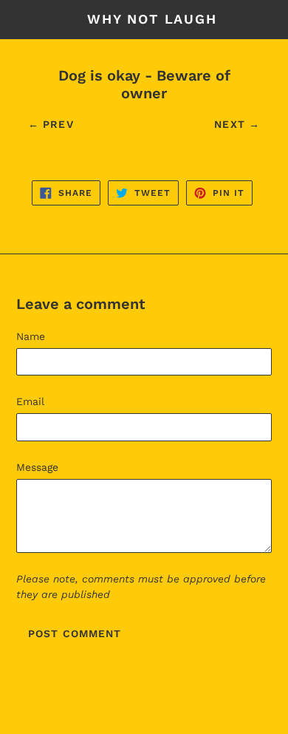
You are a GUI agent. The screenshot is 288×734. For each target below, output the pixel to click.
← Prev (51, 124)
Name (30, 336)
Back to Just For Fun (155, 719)
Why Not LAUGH (151, 19)
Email (30, 401)
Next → (237, 124)
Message (37, 467)
